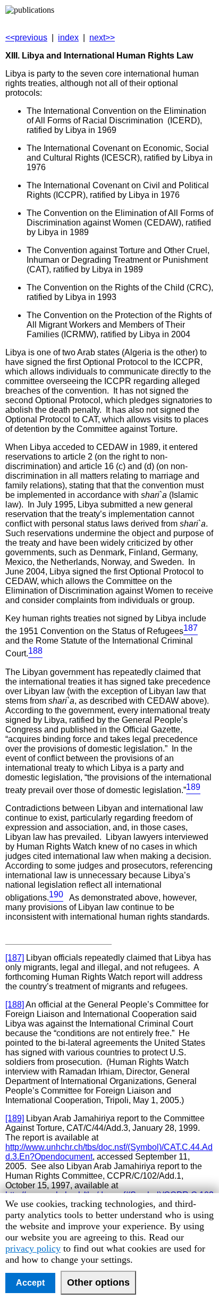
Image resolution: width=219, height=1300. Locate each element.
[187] (14, 957)
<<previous (26, 37)
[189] (14, 1118)
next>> (102, 37)
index (68, 37)
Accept (30, 1282)
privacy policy (33, 1248)
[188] (14, 1004)
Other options (98, 1282)
